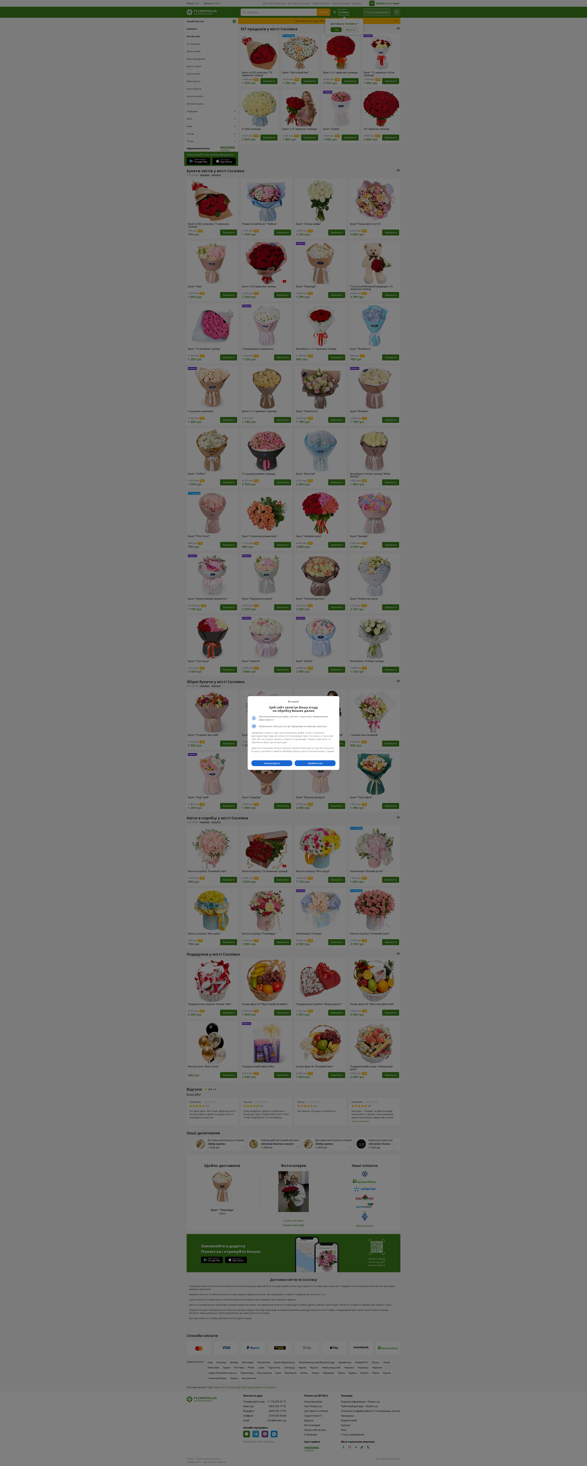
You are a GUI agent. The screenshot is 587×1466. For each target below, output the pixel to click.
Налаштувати (272, 763)
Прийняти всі (315, 763)
